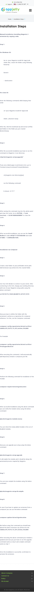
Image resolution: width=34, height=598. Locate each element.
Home (10, 19)
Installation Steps (19, 19)
